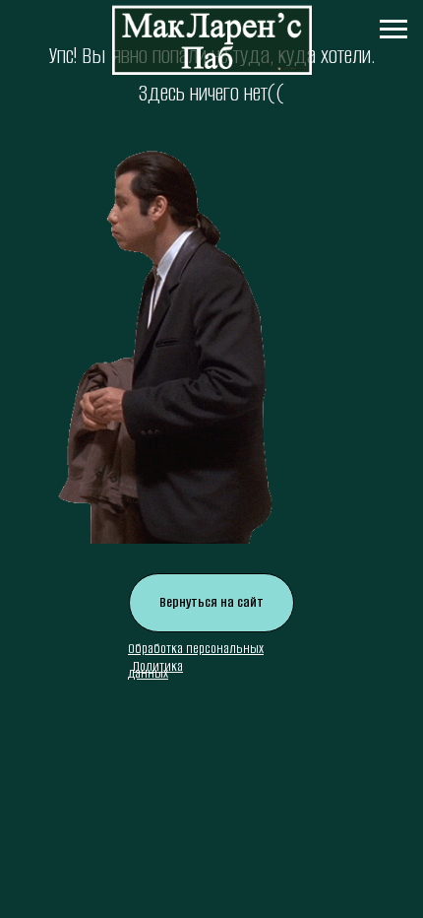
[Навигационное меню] (393, 29)
